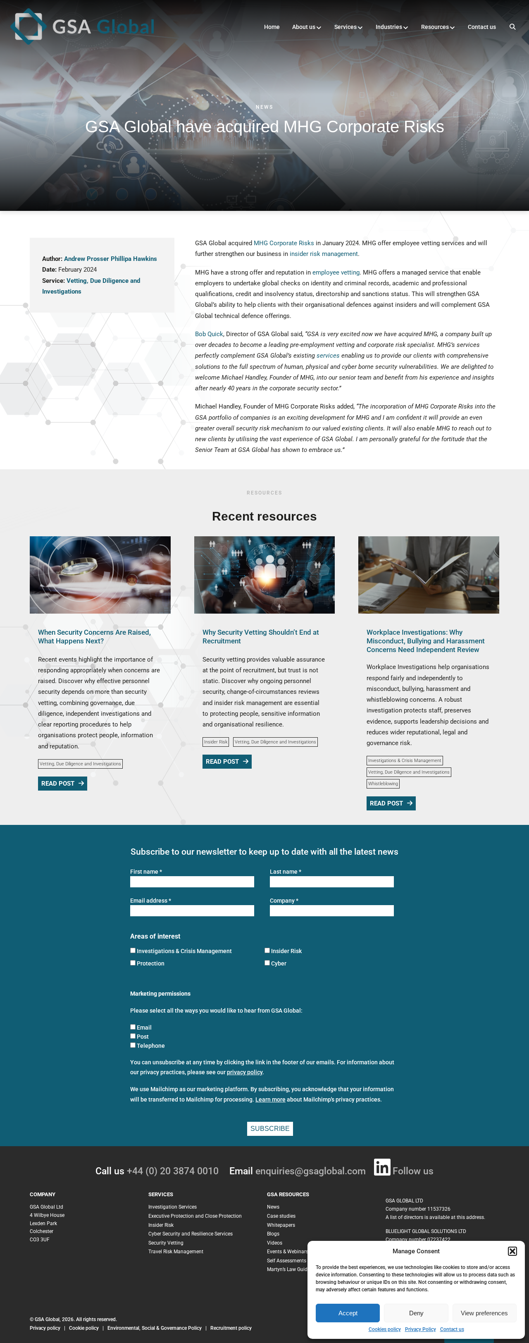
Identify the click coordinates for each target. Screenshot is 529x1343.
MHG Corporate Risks (284, 243)
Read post (57, 783)
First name (146, 872)
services (328, 355)
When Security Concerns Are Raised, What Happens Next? (94, 636)
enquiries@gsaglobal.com (310, 1171)
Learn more (270, 1099)
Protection (150, 963)
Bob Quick (209, 334)
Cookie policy (84, 1328)
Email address (150, 901)
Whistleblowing (383, 783)
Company (284, 901)
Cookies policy (385, 1329)
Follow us (413, 1171)
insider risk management (324, 254)
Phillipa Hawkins (134, 259)
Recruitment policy (231, 1328)
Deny (416, 1313)
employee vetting (336, 272)
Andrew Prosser (86, 259)
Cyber (278, 963)
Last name (285, 872)
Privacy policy (45, 1328)
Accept (347, 1313)
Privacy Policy (420, 1329)
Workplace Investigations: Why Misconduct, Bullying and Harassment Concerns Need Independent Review (426, 641)
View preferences (484, 1313)
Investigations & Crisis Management (404, 760)
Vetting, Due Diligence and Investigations (80, 764)
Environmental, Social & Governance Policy (155, 1328)
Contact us (452, 1329)
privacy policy (244, 1072)
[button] (512, 1251)
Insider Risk (215, 742)
